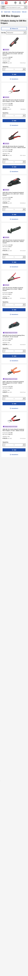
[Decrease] (4, 69)
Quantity (5, 66)
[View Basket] (25, 3)
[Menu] (2, 3)
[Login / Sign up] (20, 3)
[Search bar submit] (25, 7)
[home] (1, 11)
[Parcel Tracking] (15, 3)
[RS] (6, 3)
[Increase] (23, 69)
